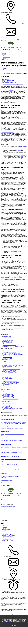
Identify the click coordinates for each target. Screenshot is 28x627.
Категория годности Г (8, 396)
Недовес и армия (7, 387)
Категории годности (8, 391)
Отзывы (5, 55)
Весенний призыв (7, 338)
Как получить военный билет (10, 537)
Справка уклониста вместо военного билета (13, 365)
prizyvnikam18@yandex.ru (9, 567)
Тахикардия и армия (8, 378)
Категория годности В (8, 395)
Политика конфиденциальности (8, 506)
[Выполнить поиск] (18, 40)
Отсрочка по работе (7, 406)
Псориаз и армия (7, 377)
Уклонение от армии (8, 358)
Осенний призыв (7, 337)
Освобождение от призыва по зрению (12, 353)
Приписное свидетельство (9, 371)
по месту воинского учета (16, 277)
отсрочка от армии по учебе (15, 158)
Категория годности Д (8, 397)
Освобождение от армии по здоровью (12, 350)
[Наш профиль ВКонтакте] (13, 518)
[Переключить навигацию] (21, 51)
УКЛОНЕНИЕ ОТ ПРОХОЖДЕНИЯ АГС (13, 84)
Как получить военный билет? (10, 364)
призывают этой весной (7, 132)
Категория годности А (8, 393)
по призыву (11, 90)
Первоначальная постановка (9, 370)
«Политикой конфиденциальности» (14, 622)
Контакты (5, 59)
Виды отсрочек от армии (9, 535)
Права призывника (7, 357)
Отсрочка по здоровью (8, 407)
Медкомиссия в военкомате (9, 345)
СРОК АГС (6, 81)
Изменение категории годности (10, 399)
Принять (14, 625)
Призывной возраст (7, 341)
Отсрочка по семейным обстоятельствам (12, 408)
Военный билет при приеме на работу (12, 367)
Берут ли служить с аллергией (10, 381)
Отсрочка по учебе (7, 405)
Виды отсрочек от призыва (9, 403)
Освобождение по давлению (10, 352)
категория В (19, 150)
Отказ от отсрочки (7, 409)
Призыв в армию (7, 336)
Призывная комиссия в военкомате (11, 343)
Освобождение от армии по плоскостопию (13, 354)
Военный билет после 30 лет (10, 366)
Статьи (5, 58)
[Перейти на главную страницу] (11, 51)
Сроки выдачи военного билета (10, 372)
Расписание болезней (8, 355)
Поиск (2, 40)
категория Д (6, 151)
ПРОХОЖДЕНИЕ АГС (8, 80)
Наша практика (6, 57)
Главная (5, 53)
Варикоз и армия (7, 384)
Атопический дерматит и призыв (11, 382)
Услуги (5, 54)
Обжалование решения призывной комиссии (13, 346)
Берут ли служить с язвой (9, 379)
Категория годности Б (8, 394)
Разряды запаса (6, 359)
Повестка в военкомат (8, 340)
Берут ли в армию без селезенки (10, 383)
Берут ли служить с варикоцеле (10, 385)
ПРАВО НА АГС (7, 79)
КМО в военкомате (7, 342)
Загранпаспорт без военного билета (11, 369)
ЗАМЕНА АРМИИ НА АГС (10, 82)
